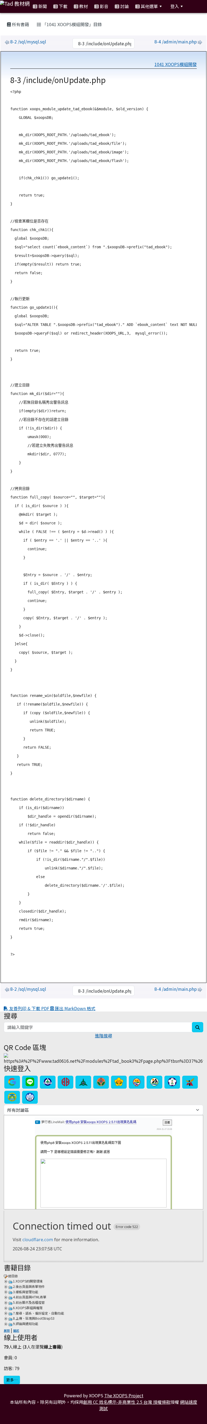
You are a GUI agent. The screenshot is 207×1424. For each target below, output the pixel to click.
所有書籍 (20, 24)
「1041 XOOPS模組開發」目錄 (71, 24)
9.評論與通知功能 (25, 1323)
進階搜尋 (103, 1035)
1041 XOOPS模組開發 (175, 64)
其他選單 (149, 6)
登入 (174, 6)
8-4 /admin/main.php (175, 41)
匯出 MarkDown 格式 (74, 1008)
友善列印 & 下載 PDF (29, 1008)
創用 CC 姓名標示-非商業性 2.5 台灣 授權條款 (126, 1402)
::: (5, 18)
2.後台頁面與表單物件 (29, 1286)
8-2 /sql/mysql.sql (28, 41)
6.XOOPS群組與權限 (28, 1307)
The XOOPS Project (123, 1395)
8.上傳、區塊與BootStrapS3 (33, 1318)
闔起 (16, 1330)
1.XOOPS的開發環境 (28, 1281)
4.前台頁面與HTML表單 (29, 1297)
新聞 (42, 6)
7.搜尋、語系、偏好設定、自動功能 (38, 1313)
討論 (124, 6)
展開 (7, 1330)
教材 (83, 6)
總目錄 (13, 1276)
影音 (103, 6)
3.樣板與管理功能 (25, 1291)
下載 (62, 6)
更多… (12, 1379)
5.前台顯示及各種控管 (29, 1302)
